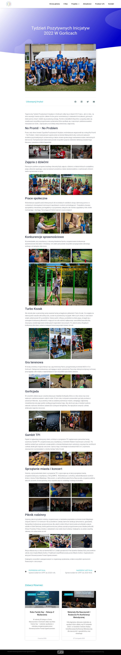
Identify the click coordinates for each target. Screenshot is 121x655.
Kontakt (111, 4)
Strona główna (54, 4)
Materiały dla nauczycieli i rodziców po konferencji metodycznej (79, 614)
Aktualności (87, 4)
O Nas (66, 4)
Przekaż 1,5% (100, 4)
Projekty (74, 4)
